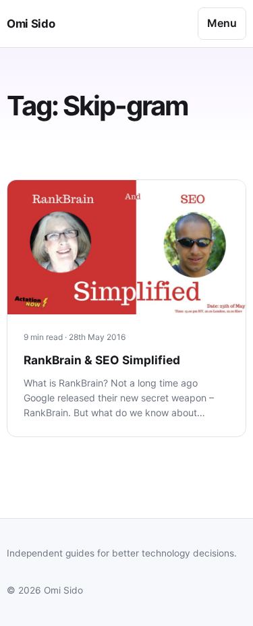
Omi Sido (31, 23)
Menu (222, 23)
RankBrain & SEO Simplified (102, 360)
